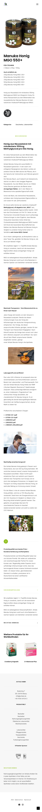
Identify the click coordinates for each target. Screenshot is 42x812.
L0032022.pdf (10, 422)
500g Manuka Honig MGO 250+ (14, 77)
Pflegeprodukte (21, 732)
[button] (37, 4)
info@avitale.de (21, 696)
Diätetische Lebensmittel (21, 721)
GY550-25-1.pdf (11, 415)
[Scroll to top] (38, 808)
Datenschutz (19, 800)
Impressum (27, 800)
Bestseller (21, 714)
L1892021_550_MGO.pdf (14, 425)
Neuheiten (21, 716)
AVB (12, 800)
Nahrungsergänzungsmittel (21, 719)
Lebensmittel (28, 124)
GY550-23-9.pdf (11, 417)
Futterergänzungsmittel (21, 740)
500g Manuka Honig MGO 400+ (14, 82)
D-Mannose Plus (30, 662)
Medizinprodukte (21, 724)
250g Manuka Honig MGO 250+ (14, 74)
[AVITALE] (5, 4)
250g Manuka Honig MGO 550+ (14, 84)
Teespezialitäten (21, 735)
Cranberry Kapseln (11, 662)
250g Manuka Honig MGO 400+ (14, 79)
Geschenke (19, 124)
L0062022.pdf (10, 420)
